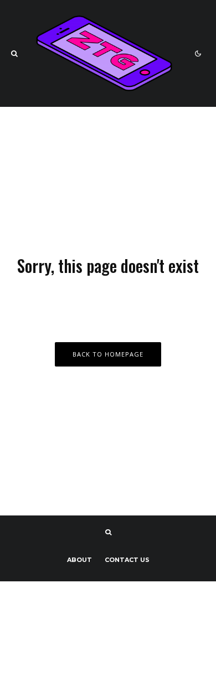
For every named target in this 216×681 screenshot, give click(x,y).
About (79, 560)
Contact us (127, 560)
